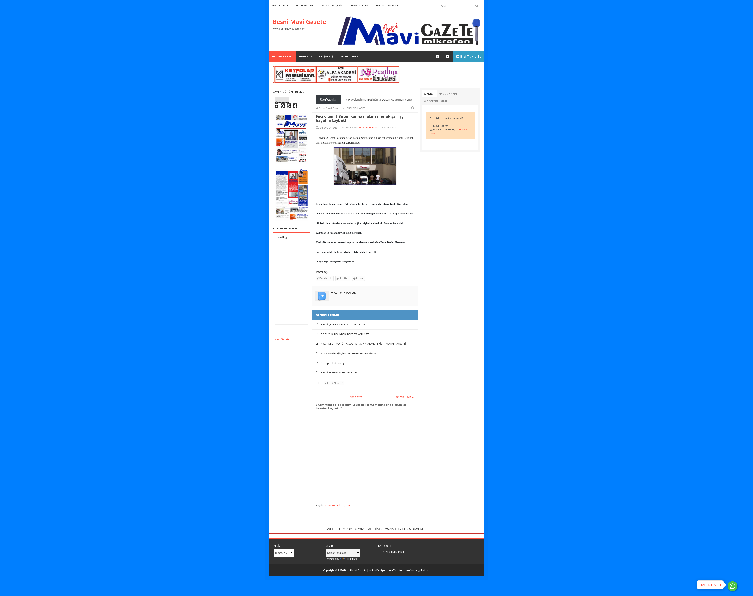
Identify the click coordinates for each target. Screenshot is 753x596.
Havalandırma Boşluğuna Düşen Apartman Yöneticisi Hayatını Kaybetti (383, 99)
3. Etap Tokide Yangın (333, 363)
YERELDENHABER (334, 383)
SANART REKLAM (359, 5)
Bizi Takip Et (470, 56)
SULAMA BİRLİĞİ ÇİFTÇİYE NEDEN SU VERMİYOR (348, 353)
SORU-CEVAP (349, 56)
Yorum (387, 127)
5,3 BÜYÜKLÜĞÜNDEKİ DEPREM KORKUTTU (346, 334)
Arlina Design (377, 570)
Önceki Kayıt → (405, 397)
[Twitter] (448, 56)
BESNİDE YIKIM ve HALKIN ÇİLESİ (339, 372)
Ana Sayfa (356, 397)
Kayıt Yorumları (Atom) (338, 505)
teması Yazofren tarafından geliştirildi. (407, 570)
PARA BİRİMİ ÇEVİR (331, 5)
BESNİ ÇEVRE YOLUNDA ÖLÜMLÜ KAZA (343, 324)
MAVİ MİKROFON (343, 293)
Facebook (325, 278)
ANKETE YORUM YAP (388, 5)
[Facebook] (438, 56)
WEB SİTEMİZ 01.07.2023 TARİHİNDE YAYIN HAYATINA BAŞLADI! (376, 529)
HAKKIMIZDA (306, 5)
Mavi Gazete (282, 339)
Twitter (344, 278)
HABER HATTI (710, 584)
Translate (352, 558)
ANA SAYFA (281, 5)
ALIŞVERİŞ (326, 56)
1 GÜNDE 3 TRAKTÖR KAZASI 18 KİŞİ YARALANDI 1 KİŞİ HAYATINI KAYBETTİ (363, 343)
